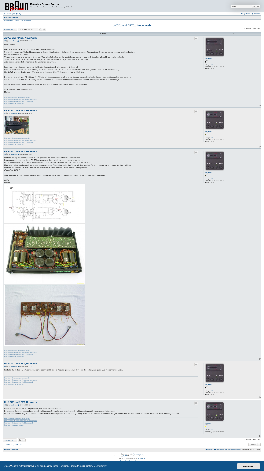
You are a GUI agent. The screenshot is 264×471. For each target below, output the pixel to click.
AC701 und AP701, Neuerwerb (132, 25)
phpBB (125, 456)
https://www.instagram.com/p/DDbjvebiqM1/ (18, 101)
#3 (5, 154)
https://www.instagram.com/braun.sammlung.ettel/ (20, 99)
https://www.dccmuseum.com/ (14, 103)
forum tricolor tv (138, 454)
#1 (5, 41)
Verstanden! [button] (248, 466)
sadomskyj (208, 58)
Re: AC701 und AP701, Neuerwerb (20, 110)
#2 (5, 113)
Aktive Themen (26, 20)
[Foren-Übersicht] (16, 6)
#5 (5, 405)
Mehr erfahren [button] (100, 466)
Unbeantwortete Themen (11, 20)
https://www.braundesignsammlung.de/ (17, 97)
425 (212, 65)
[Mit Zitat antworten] (196, 38)
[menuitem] (18, 13)
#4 (5, 366)
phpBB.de (141, 458)
